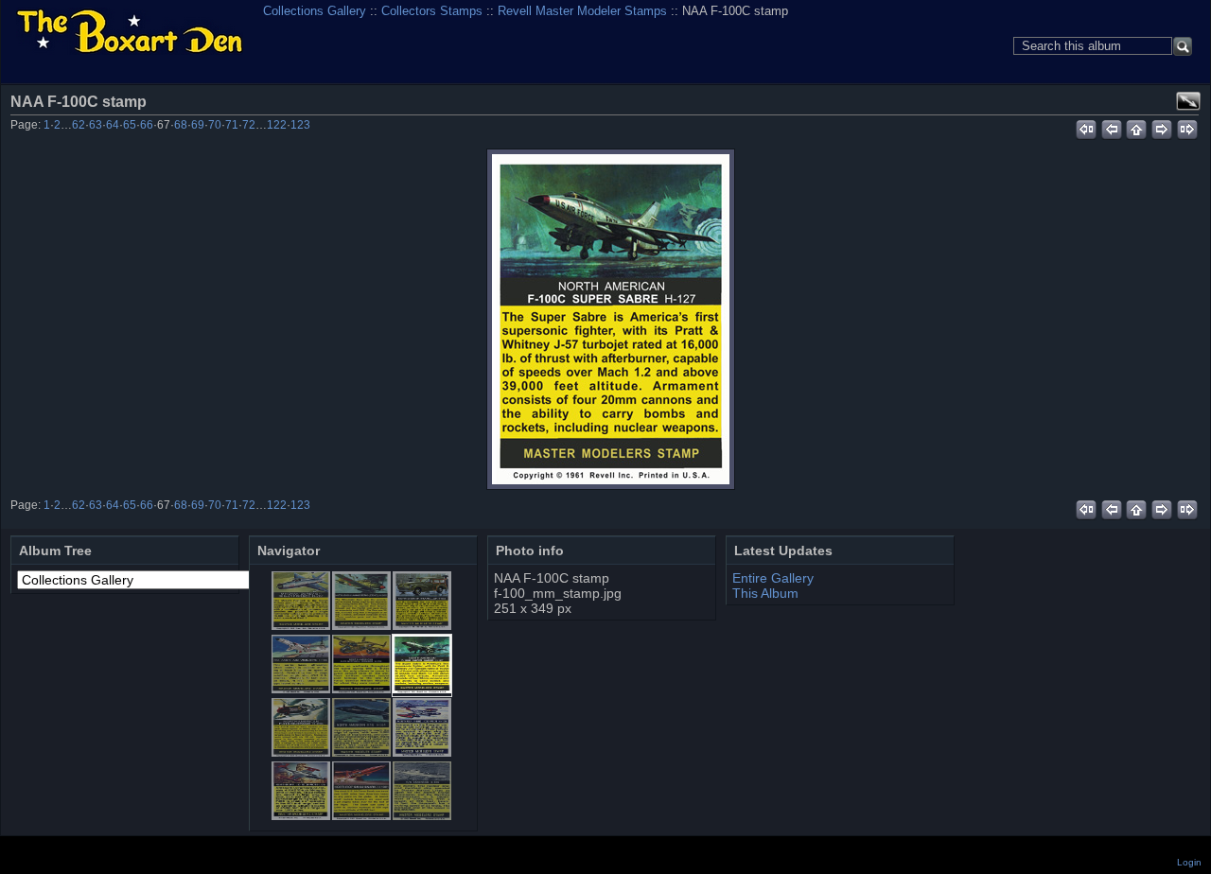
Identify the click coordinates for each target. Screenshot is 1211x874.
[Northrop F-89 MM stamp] (422, 752)
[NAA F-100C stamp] (610, 319)
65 (129, 125)
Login (1189, 862)
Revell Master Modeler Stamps (582, 11)
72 (248, 125)
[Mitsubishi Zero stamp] (361, 625)
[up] (1137, 126)
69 (197, 125)
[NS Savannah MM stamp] (422, 815)
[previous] (1111, 126)
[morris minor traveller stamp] (422, 625)
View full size (1188, 101)
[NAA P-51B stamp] (301, 752)
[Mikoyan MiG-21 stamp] (301, 625)
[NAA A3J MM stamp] (301, 688)
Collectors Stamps (432, 11)
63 (95, 125)
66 (146, 125)
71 (231, 125)
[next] (1162, 126)
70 (214, 125)
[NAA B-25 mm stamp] (361, 688)
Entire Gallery (773, 578)
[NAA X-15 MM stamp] (361, 752)
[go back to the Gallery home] (129, 33)
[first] (1086, 126)
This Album (765, 593)
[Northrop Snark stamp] (361, 815)
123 (300, 125)
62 (78, 125)
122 (277, 125)
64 (112, 125)
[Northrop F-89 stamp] (301, 815)
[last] (1188, 126)
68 (180, 125)
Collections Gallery (314, 11)
